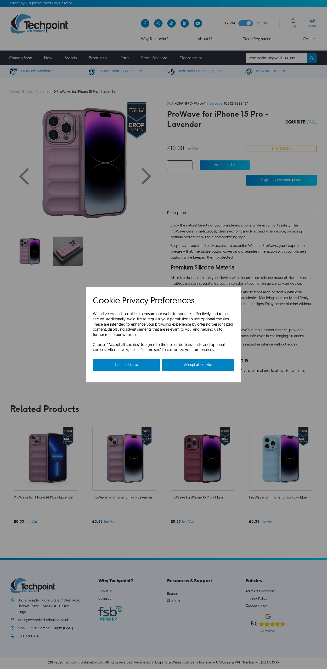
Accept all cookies (198, 365)
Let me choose (126, 365)
